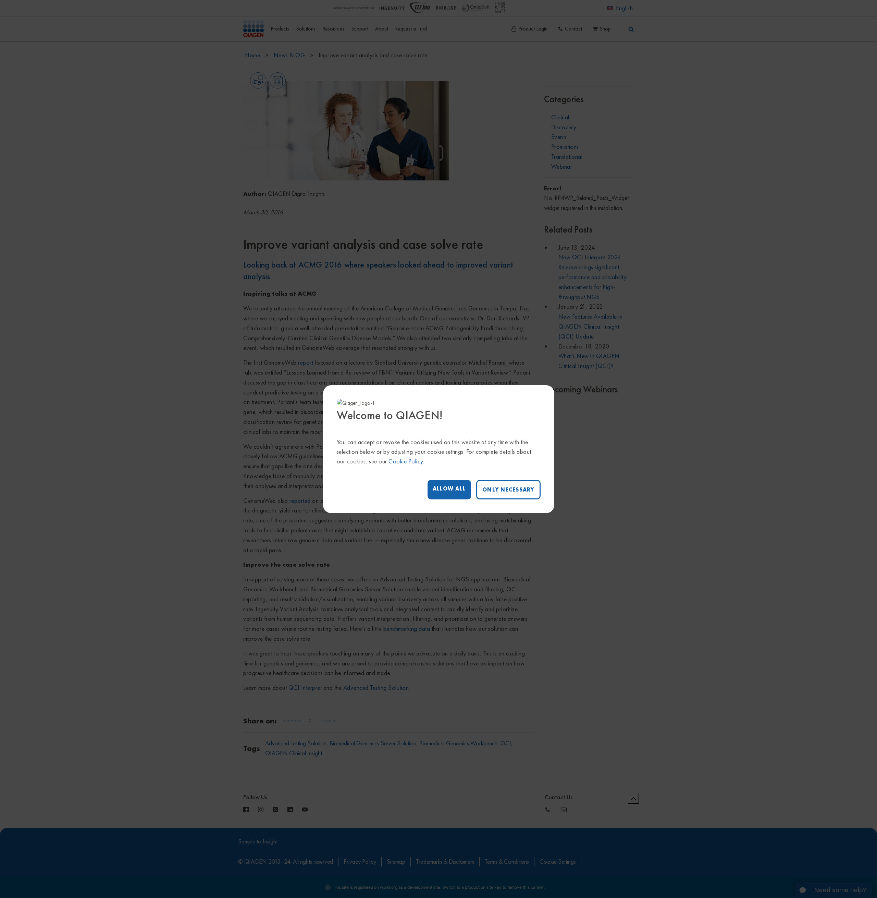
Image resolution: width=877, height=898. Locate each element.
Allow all (449, 488)
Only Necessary (508, 489)
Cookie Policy (405, 461)
